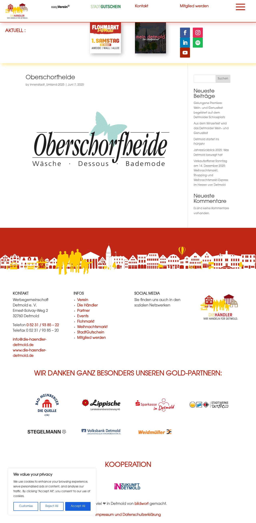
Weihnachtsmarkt (92, 327)
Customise (26, 506)
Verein (82, 300)
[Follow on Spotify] (198, 43)
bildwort (142, 504)
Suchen (223, 78)
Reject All (51, 506)
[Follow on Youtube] (185, 53)
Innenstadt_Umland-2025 (47, 85)
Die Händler (87, 305)
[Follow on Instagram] (198, 33)
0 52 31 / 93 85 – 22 (43, 325)
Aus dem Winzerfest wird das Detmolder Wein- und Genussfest (211, 128)
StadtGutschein (90, 332)
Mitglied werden (194, 6)
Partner (83, 311)
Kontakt (141, 6)
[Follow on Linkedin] (185, 43)
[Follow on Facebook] (185, 33)
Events (82, 316)
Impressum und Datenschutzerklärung (128, 515)
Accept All (78, 506)
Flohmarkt (85, 322)
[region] (52, 491)
